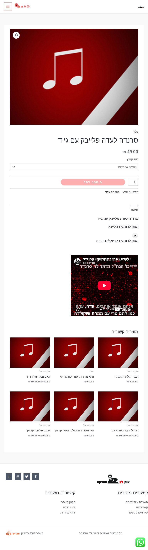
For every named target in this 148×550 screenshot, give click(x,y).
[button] (16, 35)
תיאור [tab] (134, 209)
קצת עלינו (142, 507)
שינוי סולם (69, 507)
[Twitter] (27, 476)
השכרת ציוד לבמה (137, 502)
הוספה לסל (93, 182)
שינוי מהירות (68, 512)
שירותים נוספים (138, 512)
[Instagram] (18, 476)
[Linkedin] (9, 476)
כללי (135, 132)
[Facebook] (35, 476)
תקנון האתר (68, 502)
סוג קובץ (132, 159)
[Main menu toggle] (8, 6)
